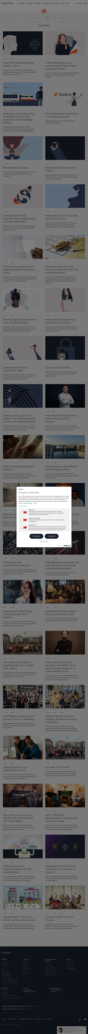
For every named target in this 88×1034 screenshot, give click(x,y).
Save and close (44, 541)
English (21, 489)
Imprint (35, 503)
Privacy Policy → (23, 506)
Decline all (36, 536)
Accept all (51, 536)
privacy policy (28, 503)
